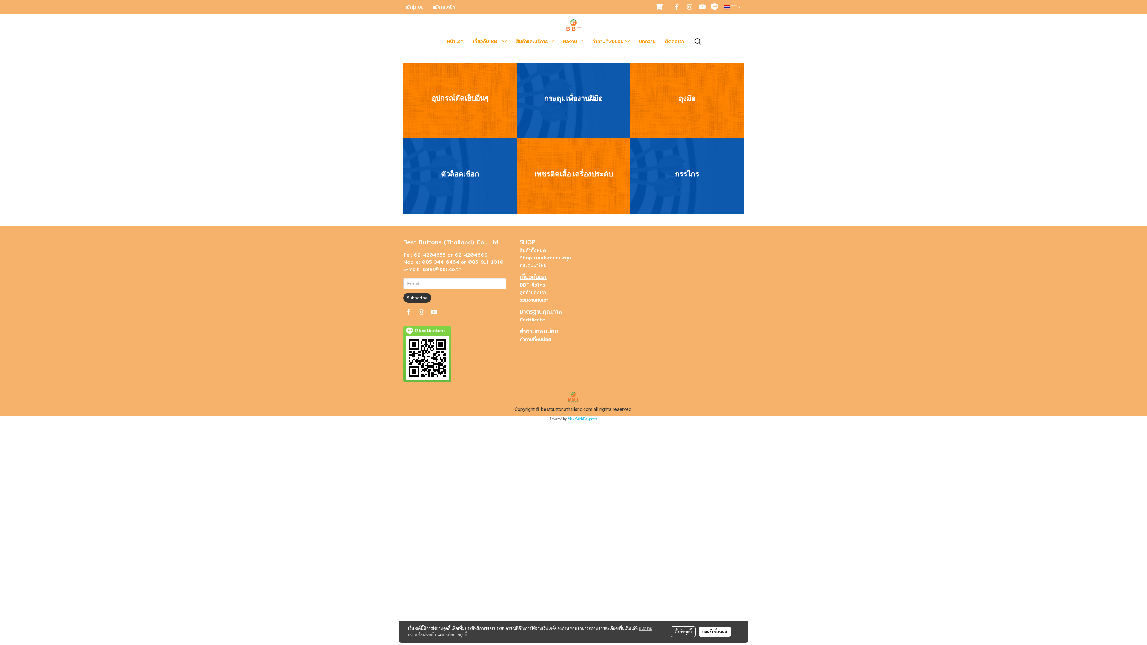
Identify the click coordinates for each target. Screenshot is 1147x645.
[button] (698, 41)
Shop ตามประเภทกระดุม (545, 258)
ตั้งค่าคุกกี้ (683, 631)
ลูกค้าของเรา (533, 292)
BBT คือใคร (532, 285)
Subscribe (417, 297)
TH (734, 7)
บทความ (647, 41)
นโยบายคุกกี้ (456, 634)
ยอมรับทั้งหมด (714, 631)
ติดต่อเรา (674, 41)
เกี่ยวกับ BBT (487, 41)
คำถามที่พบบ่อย (608, 41)
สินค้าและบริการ (533, 41)
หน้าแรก (455, 41)
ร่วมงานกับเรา (534, 300)
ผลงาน (571, 41)
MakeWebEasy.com (582, 419)
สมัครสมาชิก (443, 7)
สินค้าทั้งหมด (533, 250)
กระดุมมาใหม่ (533, 265)
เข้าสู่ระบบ (415, 7)
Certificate (532, 319)
